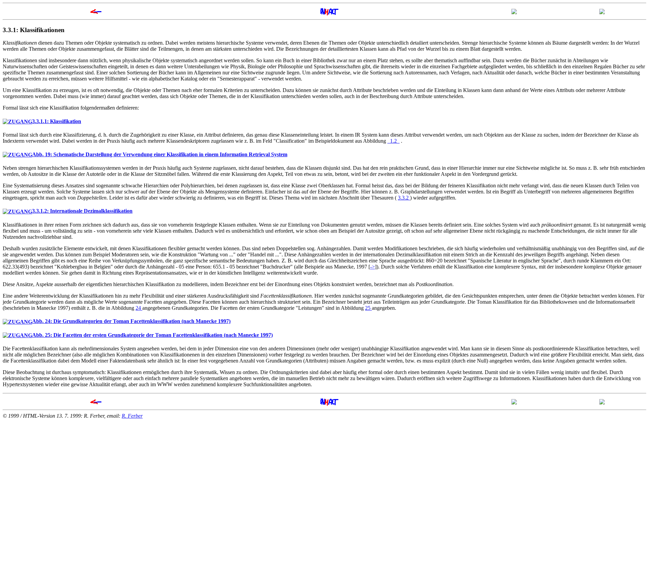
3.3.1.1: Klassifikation (56, 121)
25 (368, 308)
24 (139, 308)
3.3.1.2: (82, 211)
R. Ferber (132, 416)
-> (372, 267)
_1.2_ (393, 141)
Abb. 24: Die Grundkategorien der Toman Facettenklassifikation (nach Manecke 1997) (131, 321)
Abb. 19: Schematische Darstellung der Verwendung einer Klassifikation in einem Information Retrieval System (159, 154)
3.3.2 (404, 198)
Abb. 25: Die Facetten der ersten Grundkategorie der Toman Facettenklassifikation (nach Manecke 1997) (152, 335)
